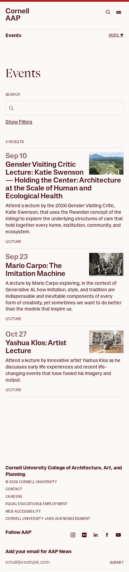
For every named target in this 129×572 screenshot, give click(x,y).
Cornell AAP (17, 15)
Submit (116, 563)
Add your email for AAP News (39, 552)
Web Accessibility (23, 512)
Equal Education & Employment (36, 504)
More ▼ (116, 35)
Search (13, 95)
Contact (14, 489)
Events (13, 35)
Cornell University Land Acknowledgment (48, 519)
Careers (14, 497)
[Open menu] (118, 12)
